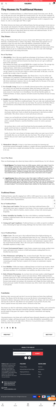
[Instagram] (29, 358)
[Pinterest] (7, 327)
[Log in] (50, 3)
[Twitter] (4, 327)
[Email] (15, 327)
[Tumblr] (10, 327)
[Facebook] (1, 327)
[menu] (2, 3)
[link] (15, 405)
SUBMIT (37, 353)
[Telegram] (12, 327)
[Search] (6, 3)
